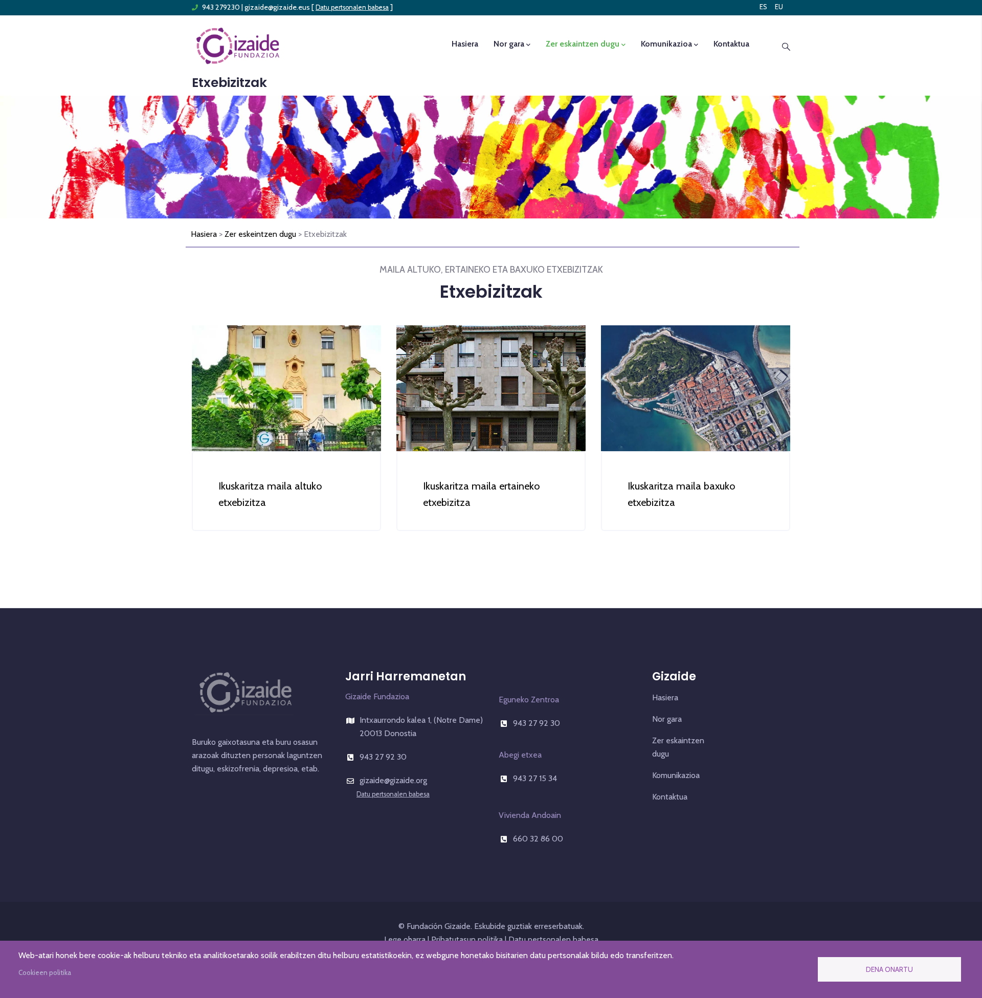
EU (779, 7)
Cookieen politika (44, 972)
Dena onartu (889, 969)
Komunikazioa (666, 44)
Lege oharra (405, 939)
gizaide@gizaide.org (393, 780)
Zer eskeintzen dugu (260, 234)
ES (763, 7)
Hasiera (465, 44)
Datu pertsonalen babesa (352, 7)
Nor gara (509, 44)
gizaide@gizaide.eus (277, 7)
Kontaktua (731, 44)
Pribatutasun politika (467, 939)
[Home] (238, 44)
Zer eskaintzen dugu (582, 44)
